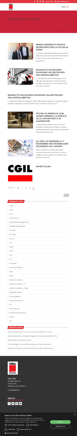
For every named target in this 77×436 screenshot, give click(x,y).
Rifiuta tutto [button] (60, 426)
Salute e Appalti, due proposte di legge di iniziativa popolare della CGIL (32, 336)
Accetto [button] (60, 422)
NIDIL (11, 276)
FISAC (11, 251)
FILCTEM (12, 235)
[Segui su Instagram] (16, 403)
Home (55, 24)
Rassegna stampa (15, 292)
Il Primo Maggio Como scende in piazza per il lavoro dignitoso (29, 344)
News (61, 24)
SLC (10, 305)
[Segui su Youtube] (20, 403)
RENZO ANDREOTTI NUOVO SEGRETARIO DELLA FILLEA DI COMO (52, 47)
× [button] (75, 414)
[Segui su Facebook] (9, 403)
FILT (10, 243)
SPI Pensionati (14, 309)
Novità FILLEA (43, 166)
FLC (10, 259)
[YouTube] (43, 2)
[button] (26, 433)
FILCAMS (12, 230)
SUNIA (11, 317)
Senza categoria (15, 296)
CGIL (11, 214)
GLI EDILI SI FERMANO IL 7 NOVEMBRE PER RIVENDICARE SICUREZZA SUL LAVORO (52, 144)
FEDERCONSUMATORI (17, 226)
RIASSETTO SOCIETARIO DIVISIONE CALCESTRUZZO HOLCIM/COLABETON (50, 72)
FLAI (10, 255)
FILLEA (11, 239)
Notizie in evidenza (16, 280)
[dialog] (38, 424)
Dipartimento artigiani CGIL (19, 222)
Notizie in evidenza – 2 (17, 284)
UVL (10, 321)
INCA (11, 272)
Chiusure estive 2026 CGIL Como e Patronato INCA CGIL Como (29, 332)
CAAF (11, 210)
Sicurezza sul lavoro (16, 300)
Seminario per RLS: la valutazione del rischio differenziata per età (30, 348)
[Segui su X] (12, 403)
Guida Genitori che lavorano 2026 (19, 340)
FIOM (11, 247)
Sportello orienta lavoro (17, 313)
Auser (11, 206)
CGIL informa (14, 218)
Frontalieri (13, 263)
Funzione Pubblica (15, 267)
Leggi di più (33, 422)
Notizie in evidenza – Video (18, 288)
